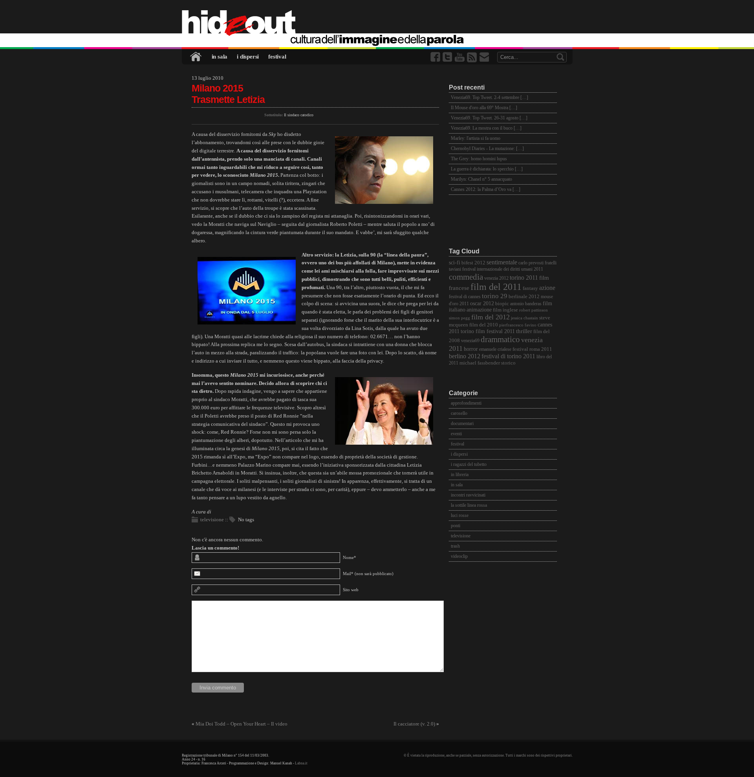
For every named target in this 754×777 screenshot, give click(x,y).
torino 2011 (524, 277)
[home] (377, 23)
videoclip (459, 556)
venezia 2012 (496, 278)
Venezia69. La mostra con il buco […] (486, 128)
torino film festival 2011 (488, 331)
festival (277, 56)
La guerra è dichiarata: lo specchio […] (487, 169)
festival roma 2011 (532, 349)
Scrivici (484, 57)
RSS (472, 57)
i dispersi (248, 56)
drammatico (500, 339)
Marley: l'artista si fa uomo (475, 138)
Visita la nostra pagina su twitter (448, 57)
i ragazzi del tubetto (469, 464)
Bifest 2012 (473, 263)
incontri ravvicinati (468, 495)
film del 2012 (490, 317)
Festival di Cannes (465, 296)
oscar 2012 (482, 303)
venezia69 (470, 340)
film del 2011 (496, 287)
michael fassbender (479, 363)
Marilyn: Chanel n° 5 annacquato (481, 179)
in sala (220, 56)
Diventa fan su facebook (435, 57)
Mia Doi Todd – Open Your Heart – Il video (241, 724)
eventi (456, 433)
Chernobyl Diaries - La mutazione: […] (487, 148)
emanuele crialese (495, 349)
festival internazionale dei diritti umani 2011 (502, 269)
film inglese (505, 310)
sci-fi (454, 262)
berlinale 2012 (524, 296)
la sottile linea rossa (469, 505)
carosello (459, 413)
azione (547, 287)
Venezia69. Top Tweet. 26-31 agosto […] (489, 118)
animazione (479, 310)
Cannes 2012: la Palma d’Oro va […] (485, 189)
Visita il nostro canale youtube (460, 57)
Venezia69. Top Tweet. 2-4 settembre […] (489, 97)
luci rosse (460, 515)
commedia (466, 276)
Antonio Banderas (526, 303)
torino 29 (494, 296)
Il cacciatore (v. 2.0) (414, 724)
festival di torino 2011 (508, 356)
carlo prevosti (531, 263)
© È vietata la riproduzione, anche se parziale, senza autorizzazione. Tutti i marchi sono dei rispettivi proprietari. (488, 755)
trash (455, 546)
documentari (462, 423)
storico (508, 363)
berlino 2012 (464, 356)
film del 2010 (483, 325)
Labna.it (301, 763)
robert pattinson (533, 310)
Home (196, 56)
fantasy (530, 288)
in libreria (460, 474)
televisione (212, 519)
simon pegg (459, 318)
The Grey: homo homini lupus (479, 158)
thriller (524, 331)
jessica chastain (524, 318)
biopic (502, 303)
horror (471, 349)
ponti (455, 525)
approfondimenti (466, 403)
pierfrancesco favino (517, 325)
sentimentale (502, 262)
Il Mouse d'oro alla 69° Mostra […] (484, 107)
